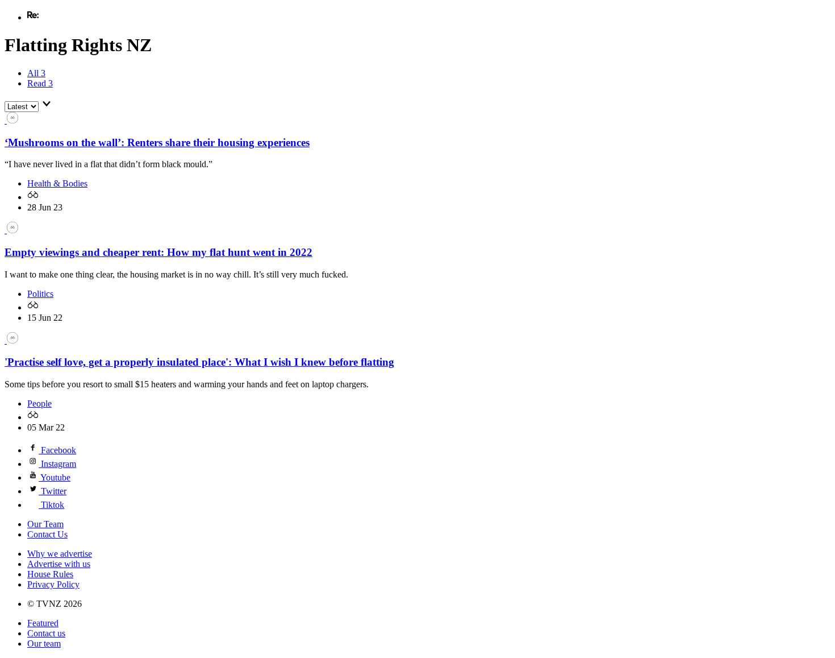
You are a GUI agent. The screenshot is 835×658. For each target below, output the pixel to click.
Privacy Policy (53, 584)
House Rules (50, 574)
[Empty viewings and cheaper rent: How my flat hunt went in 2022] (11, 230)
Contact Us (47, 534)
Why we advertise (59, 553)
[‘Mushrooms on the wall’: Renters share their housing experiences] (11, 120)
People (39, 403)
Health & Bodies (57, 183)
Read (40, 83)
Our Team (45, 524)
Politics (40, 294)
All (36, 73)
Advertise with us (58, 564)
